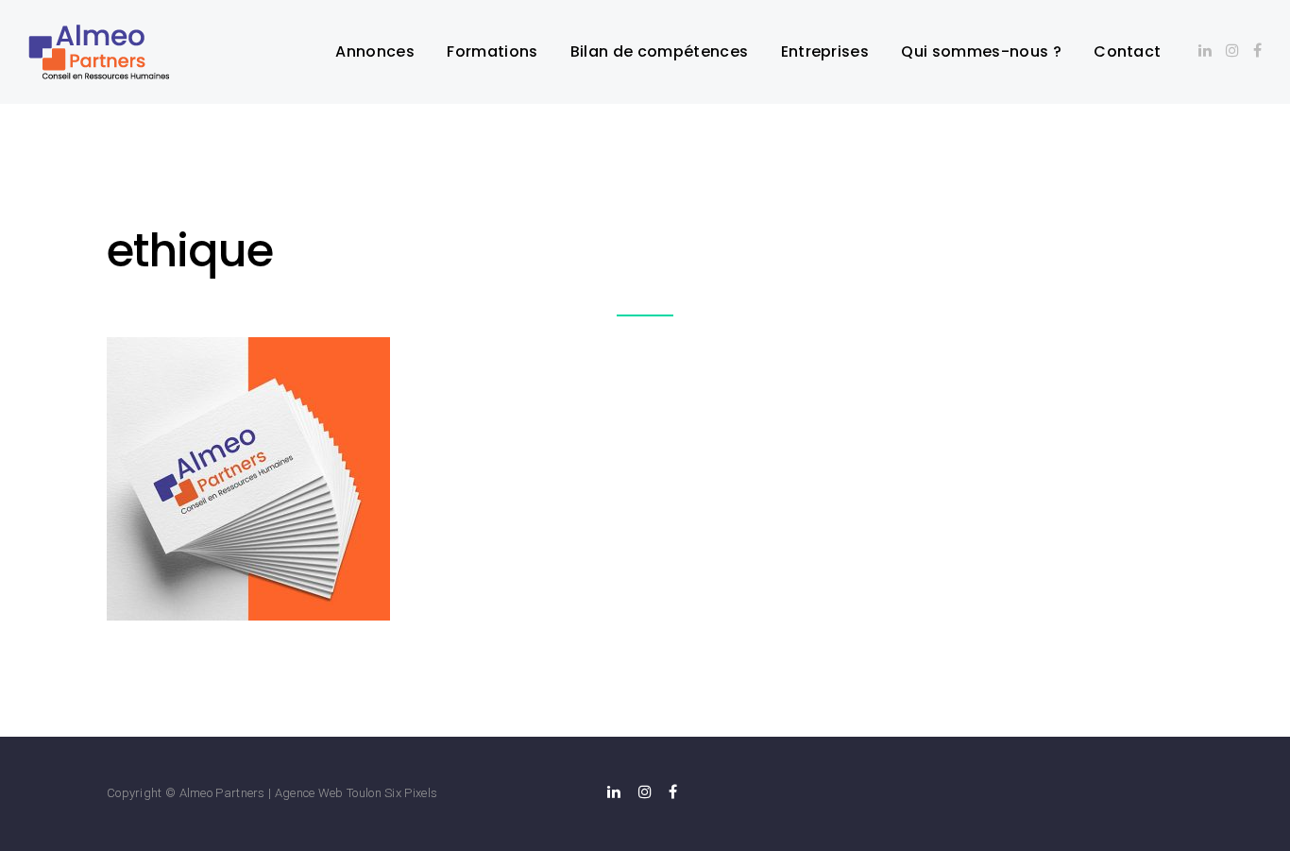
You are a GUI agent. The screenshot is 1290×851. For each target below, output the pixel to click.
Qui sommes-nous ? (981, 51)
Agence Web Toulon (328, 793)
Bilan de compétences (659, 51)
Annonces (375, 51)
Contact (1127, 51)
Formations (492, 51)
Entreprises (825, 51)
